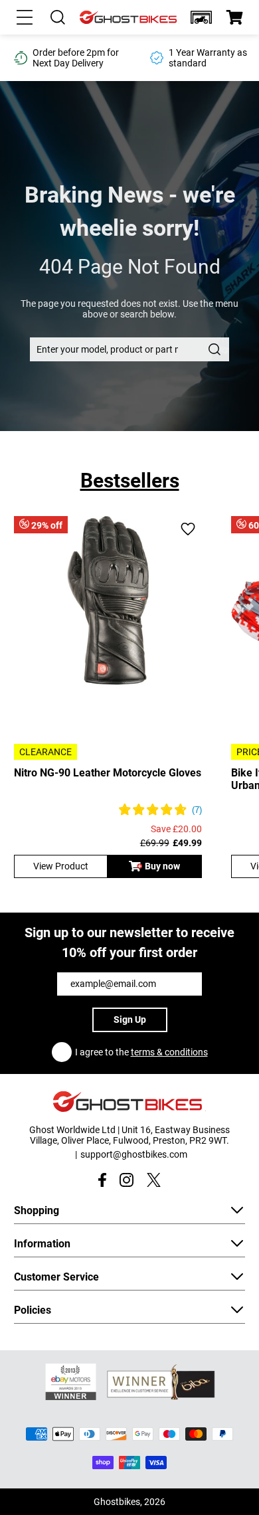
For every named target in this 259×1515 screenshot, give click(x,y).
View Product (60, 866)
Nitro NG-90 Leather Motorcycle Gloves (107, 772)
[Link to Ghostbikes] (129, 17)
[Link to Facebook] (102, 1180)
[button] (201, 17)
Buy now (162, 866)
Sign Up (130, 1019)
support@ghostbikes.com (133, 1154)
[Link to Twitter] (154, 1180)
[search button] (214, 349)
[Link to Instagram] (126, 1180)
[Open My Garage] (201, 17)
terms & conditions (169, 1052)
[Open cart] (234, 17)
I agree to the (141, 1052)
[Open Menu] (24, 17)
